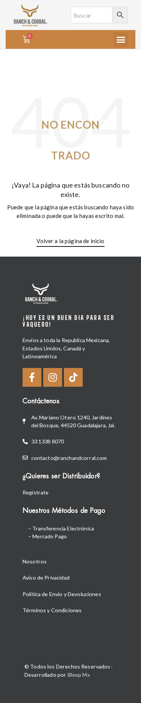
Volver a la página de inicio (70, 240)
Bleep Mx (79, 674)
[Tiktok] (73, 377)
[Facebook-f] (32, 377)
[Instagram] (52, 377)
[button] (121, 39)
